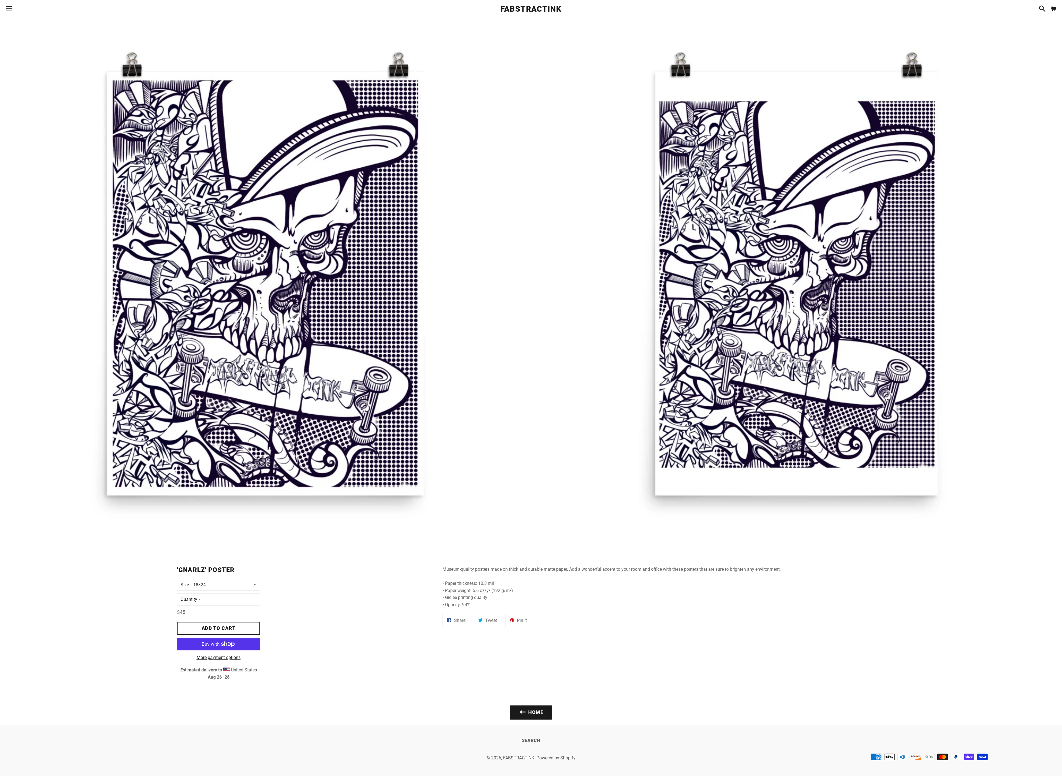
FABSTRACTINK (531, 9)
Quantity (189, 599)
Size (185, 584)
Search (531, 740)
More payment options (219, 657)
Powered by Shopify (556, 758)
